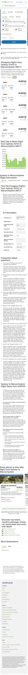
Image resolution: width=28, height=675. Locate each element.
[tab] (4, 12)
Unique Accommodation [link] (7, 619)
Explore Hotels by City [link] (6, 614)
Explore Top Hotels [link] (6, 616)
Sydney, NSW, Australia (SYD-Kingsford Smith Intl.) (16, 21)
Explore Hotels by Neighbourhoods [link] (9, 610)
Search (14, 42)
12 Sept (7, 30)
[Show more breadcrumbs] (2, 5)
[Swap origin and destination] (25, 23)
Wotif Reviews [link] (5, 623)
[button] (14, 542)
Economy (11, 37)
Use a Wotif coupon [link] (6, 651)
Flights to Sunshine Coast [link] (10, 5)
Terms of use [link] (4, 634)
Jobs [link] (3, 590)
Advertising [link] (4, 601)
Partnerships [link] (4, 594)
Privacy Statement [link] (6, 629)
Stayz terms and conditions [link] (7, 636)
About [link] (3, 588)
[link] (14, 529)
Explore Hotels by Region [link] (7, 607)
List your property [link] (5, 592)
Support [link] (3, 642)
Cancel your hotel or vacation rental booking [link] (11, 644)
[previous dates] (3, 171)
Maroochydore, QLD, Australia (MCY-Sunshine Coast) (16, 26)
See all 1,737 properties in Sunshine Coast (14, 508)
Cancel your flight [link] (5, 647)
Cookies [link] (4, 632)
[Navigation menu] (25, 2)
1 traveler (3, 37)
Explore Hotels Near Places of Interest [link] (9, 612)
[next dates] (25, 171)
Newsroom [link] (4, 597)
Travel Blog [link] (4, 621)
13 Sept (20, 30)
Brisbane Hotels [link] (5, 550)
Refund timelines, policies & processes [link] (10, 649)
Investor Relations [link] (5, 599)
